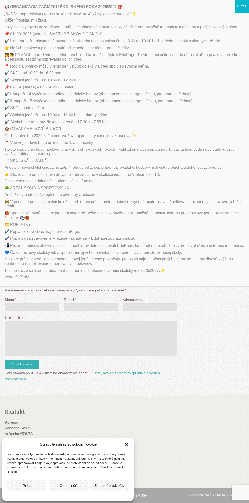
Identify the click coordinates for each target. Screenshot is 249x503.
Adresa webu (133, 300)
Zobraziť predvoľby (109, 486)
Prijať (27, 486)
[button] (126, 444)
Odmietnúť (68, 486)
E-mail (70, 300)
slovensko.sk (218, 448)
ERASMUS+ (138, 495)
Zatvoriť (239, 333)
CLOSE (242, 6)
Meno (10, 300)
